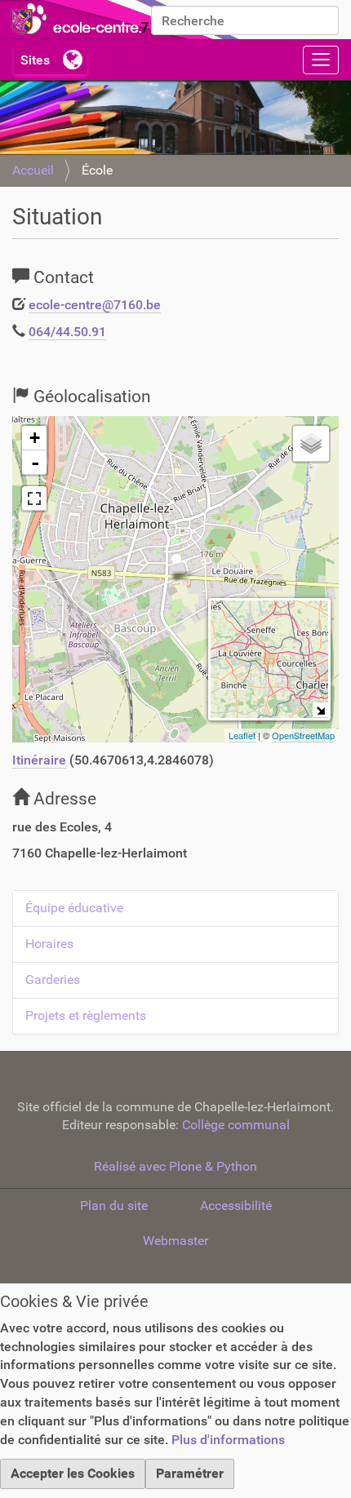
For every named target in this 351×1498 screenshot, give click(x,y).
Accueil (33, 170)
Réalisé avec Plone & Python (175, 1166)
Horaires (49, 943)
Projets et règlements (85, 1015)
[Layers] (311, 444)
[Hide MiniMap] (320, 710)
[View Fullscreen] (34, 498)
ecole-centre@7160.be (95, 304)
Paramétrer (190, 1473)
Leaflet (242, 735)
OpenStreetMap (303, 735)
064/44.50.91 (67, 331)
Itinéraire (39, 760)
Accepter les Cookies (73, 1473)
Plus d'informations (228, 1439)
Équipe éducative (74, 907)
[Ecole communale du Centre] (122, 19)
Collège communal (236, 1124)
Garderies (52, 979)
